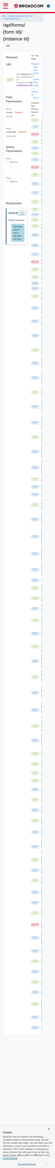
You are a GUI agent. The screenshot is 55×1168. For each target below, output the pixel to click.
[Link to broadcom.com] (29, 6)
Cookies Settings (27, 1164)
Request (35, 64)
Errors (36, 98)
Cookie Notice (10, 1158)
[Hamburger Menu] (5, 4)
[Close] (49, 1129)
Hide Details (22, 213)
